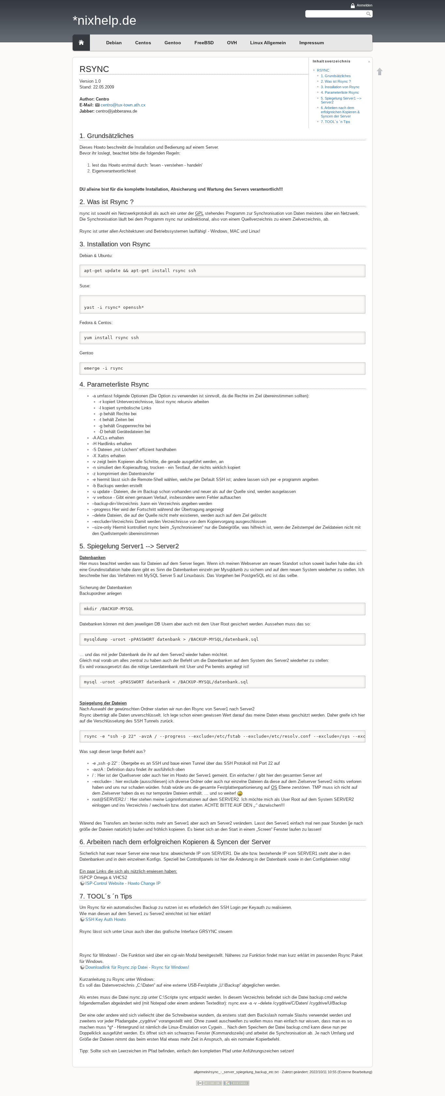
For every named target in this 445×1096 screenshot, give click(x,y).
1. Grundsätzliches (336, 76)
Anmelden (364, 5)
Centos (143, 42)
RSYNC (323, 70)
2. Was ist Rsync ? (336, 81)
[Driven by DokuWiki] (236, 1083)
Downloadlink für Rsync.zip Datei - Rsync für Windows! (137, 967)
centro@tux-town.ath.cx (123, 105)
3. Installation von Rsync (340, 87)
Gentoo (173, 42)
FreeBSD (204, 42)
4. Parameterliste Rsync (340, 92)
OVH (232, 42)
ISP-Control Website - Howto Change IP (123, 883)
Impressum (311, 42)
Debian (114, 42)
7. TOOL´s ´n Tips (335, 122)
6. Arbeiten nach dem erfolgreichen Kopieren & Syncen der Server (340, 112)
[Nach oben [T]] (380, 71)
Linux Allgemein (268, 42)
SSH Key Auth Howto (105, 919)
